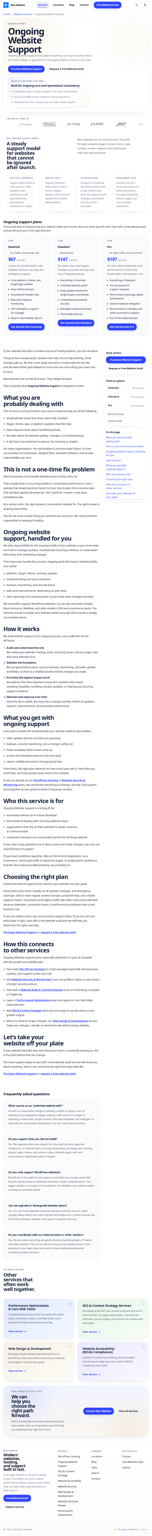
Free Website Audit (108, 5)
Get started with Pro (122, 326)
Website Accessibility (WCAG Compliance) (98, 1350)
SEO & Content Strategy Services (107, 1305)
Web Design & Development (70, 1021)
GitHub (126, 1467)
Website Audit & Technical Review (42, 990)
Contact (84, 4)
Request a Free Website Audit (66, 69)
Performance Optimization (33, 1000)
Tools (94, 1467)
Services (42, 4)
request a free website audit (58, 932)
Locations (58, 4)
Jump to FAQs (115, 420)
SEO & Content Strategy (26, 1010)
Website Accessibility (69, 1480)
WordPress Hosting (46, 780)
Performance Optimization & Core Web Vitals (28, 1307)
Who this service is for (118, 474)
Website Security (67, 1486)
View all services (128, 1411)
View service (17, 1331)
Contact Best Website (98, 1411)
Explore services (15, 1506)
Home (6, 14)
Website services (22, 14)
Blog (71, 4)
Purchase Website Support (26, 69)
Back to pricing (116, 413)
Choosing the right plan (119, 479)
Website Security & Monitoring (31, 979)
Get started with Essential (26, 326)
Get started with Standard (75, 322)
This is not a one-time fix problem (125, 446)
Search (95, 1473)
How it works (113, 460)
